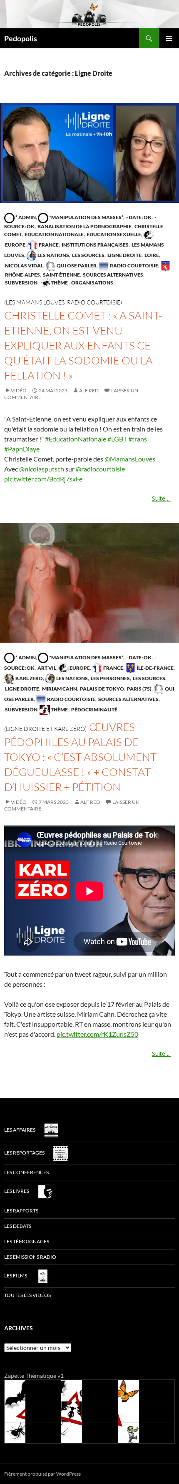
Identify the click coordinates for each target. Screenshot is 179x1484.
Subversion (20, 282)
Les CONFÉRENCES (26, 1172)
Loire (151, 255)
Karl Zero (29, 678)
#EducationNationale (75, 439)
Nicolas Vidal (23, 265)
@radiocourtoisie (100, 469)
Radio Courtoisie (133, 265)
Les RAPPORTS (21, 1210)
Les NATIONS (53, 255)
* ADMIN (25, 217)
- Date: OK (138, 217)
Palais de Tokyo (101, 689)
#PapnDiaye (22, 449)
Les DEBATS (17, 1226)
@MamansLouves (129, 459)
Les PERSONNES (110, 678)
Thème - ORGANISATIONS (81, 282)
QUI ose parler (76, 265)
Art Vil (46, 668)
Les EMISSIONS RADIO (30, 1257)
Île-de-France (155, 668)
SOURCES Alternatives (112, 275)
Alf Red (89, 390)
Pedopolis (20, 38)
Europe (79, 668)
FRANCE (48, 245)
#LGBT (117, 439)
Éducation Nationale (54, 234)
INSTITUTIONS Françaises (95, 245)
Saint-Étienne (61, 275)
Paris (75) (139, 689)
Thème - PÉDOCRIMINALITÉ (83, 709)
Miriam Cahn (59, 689)
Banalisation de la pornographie (84, 226)
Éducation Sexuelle (113, 234)
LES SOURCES (87, 255)
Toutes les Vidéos (27, 1295)
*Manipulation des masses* (85, 217)
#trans (137, 439)
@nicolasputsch (41, 469)
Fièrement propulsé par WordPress (42, 1474)
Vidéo (19, 390)
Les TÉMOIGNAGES (26, 1241)
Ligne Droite (124, 255)
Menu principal (169, 38)
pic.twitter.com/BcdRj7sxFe (43, 479)
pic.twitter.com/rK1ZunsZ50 (97, 1034)
